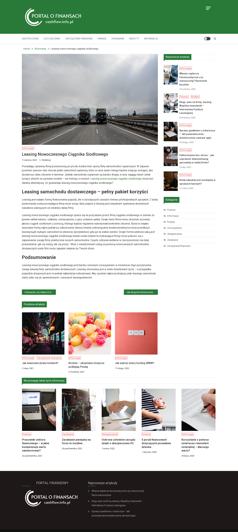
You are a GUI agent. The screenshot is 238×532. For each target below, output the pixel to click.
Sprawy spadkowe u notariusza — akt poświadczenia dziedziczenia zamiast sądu (197, 134)
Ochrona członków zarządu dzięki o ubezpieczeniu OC (118, 441)
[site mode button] (207, 38)
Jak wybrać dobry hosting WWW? (134, 363)
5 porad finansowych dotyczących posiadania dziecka (156, 443)
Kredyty (4, 104)
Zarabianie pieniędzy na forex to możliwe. (76, 441)
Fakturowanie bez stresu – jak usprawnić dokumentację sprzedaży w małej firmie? (196, 159)
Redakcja (46, 160)
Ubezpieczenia (30, 38)
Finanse (101, 38)
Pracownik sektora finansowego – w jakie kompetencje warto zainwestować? (35, 445)
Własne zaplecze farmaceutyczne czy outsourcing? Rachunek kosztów (193, 79)
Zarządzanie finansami (78, 38)
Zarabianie (117, 38)
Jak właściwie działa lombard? (40, 363)
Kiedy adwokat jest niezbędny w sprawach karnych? (197, 182)
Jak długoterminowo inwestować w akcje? (142, 292)
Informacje (151, 38)
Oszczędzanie (52, 38)
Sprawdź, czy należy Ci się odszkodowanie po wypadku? (41, 292)
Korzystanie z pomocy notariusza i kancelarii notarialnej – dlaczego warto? (195, 445)
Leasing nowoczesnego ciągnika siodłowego (116, 178)
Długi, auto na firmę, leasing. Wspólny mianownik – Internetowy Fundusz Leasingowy (195, 108)
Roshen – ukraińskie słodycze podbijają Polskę (86, 365)
